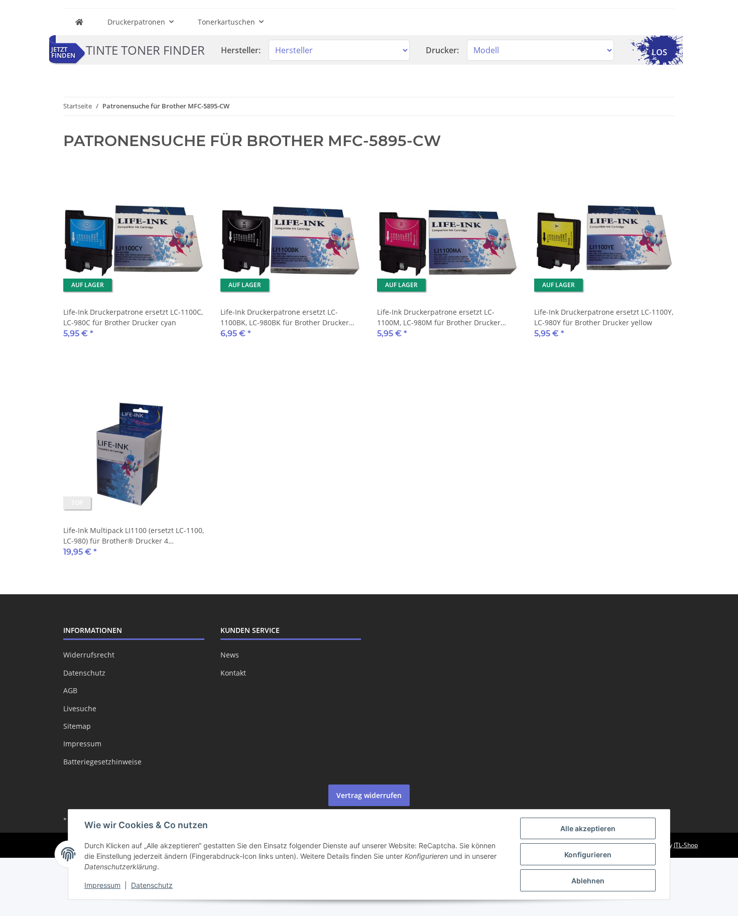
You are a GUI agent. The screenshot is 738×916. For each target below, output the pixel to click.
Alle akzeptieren (588, 828)
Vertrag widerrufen (369, 795)
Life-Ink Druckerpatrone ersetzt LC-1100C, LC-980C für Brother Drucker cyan (133, 317)
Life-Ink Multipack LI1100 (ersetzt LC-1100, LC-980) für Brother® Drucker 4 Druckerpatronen (133, 536)
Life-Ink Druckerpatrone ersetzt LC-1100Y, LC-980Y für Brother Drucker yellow (603, 317)
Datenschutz (84, 673)
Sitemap (77, 726)
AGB (70, 690)
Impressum (82, 743)
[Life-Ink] (79, 22)
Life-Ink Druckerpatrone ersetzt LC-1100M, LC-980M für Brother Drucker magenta (439, 317)
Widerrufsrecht (88, 655)
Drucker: (442, 50)
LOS (659, 52)
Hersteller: (241, 50)
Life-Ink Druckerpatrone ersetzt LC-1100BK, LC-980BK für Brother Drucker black (284, 317)
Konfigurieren (587, 854)
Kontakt (233, 673)
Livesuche (79, 708)
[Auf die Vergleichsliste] (161, 183)
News (229, 655)
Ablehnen (587, 880)
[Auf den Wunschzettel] (187, 183)
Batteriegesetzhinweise (102, 761)
